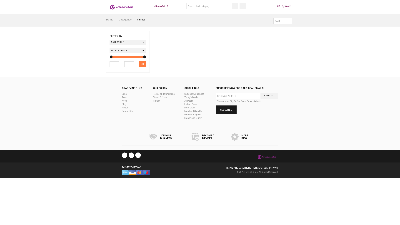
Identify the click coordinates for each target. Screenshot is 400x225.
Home (109, 19)
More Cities (189, 107)
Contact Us (127, 111)
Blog (124, 104)
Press (125, 97)
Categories (125, 19)
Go (142, 64)
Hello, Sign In (284, 6)
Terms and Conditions (164, 94)
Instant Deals (190, 104)
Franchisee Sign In (193, 118)
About (125, 107)
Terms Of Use (160, 97)
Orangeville (161, 6)
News (124, 101)
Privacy (156, 101)
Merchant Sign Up (193, 111)
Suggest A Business (194, 94)
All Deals (188, 101)
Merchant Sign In (192, 114)
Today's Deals (191, 97)
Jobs (124, 94)
